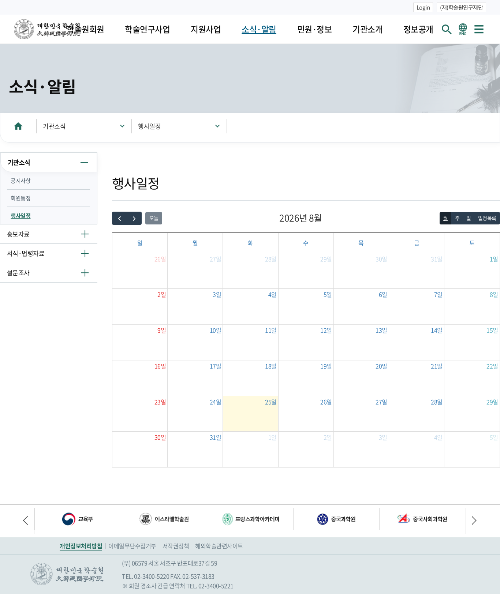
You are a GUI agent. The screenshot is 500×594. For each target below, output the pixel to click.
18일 (271, 366)
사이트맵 (478, 29)
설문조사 (18, 272)
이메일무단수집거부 (132, 546)
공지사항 (20, 180)
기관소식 (54, 125)
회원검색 (447, 29)
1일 (494, 258)
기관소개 (367, 29)
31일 (437, 258)
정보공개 (418, 29)
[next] (134, 218)
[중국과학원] (336, 519)
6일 (383, 294)
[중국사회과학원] (422, 519)
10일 (215, 330)
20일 (381, 366)
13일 (381, 330)
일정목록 (487, 218)
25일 (271, 401)
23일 (160, 401)
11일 (271, 330)
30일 (381, 258)
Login (423, 7)
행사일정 (149, 125)
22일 (492, 366)
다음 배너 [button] (471, 521)
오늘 (153, 218)
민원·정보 (314, 29)
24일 (215, 401)
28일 (271, 258)
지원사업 (206, 29)
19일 (326, 366)
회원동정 (20, 198)
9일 (161, 330)
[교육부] (77, 519)
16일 (160, 366)
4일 (272, 294)
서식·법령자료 (26, 253)
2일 (161, 294)
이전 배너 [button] (28, 521)
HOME (18, 126)
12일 (326, 330)
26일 (160, 258)
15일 (492, 330)
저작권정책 (176, 546)
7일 (438, 294)
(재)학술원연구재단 (461, 7)
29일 (326, 258)
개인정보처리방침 (81, 546)
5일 (328, 294)
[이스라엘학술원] (164, 519)
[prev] (119, 218)
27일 (215, 258)
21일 (437, 366)
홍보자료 (18, 233)
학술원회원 (85, 29)
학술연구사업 (147, 29)
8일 (494, 294)
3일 (217, 294)
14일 (437, 330)
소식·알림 (259, 29)
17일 (215, 366)
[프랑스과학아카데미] (250, 519)
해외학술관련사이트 (219, 546)
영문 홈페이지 (462, 29)
